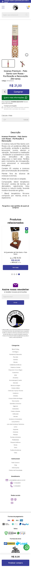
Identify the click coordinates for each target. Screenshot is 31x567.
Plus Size (15, 357)
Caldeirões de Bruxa (15, 365)
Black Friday (15, 349)
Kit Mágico (15, 352)
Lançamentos (15, 421)
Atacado (15, 383)
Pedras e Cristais (15, 367)
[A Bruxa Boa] (15, 7)
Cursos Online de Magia (15, 398)
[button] (12, 274)
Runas (15, 445)
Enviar (15, 302)
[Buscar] (26, 15)
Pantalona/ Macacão (15, 354)
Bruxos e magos (15, 385)
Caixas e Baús (15, 388)
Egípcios (15, 406)
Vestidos (15, 359)
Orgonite (15, 429)
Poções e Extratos (15, 437)
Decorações (15, 401)
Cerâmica (15, 393)
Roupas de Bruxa (15, 442)
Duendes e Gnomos (15, 403)
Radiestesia (15, 440)
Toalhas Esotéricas (15, 450)
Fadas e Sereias (15, 411)
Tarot (15, 447)
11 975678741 (17, 483)
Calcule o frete (7, 116)
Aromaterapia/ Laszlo (15, 380)
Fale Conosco (15, 462)
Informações (15, 467)
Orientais (15, 432)
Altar (15, 375)
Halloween (16, 414)
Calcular (26, 119)
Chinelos (15, 396)
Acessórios (15, 372)
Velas (15, 452)
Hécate (15, 416)
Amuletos (15, 377)
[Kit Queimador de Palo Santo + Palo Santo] (15, 248)
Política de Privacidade (15, 470)
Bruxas (15, 362)
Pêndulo (15, 434)
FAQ (15, 465)
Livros (15, 427)
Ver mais (15, 267)
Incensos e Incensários (15, 419)
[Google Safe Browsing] (21, 533)
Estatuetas (15, 408)
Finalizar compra (15, 563)
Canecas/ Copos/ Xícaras (15, 390)
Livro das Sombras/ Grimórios (15, 424)
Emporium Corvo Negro (15, 370)
